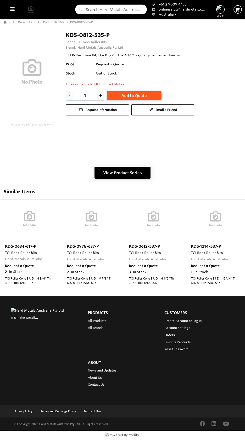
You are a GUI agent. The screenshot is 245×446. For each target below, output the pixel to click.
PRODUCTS (98, 312)
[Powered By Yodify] (122, 439)
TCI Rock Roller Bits (92, 42)
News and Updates (102, 370)
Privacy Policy (24, 411)
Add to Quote (134, 95)
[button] (178, 14)
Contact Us (96, 384)
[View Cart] (238, 9)
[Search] (79, 9)
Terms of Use (92, 411)
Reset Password (176, 349)
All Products (97, 321)
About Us (95, 377)
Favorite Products (177, 342)
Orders (169, 335)
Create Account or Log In (183, 321)
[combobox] (111, 9)
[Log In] (220, 9)
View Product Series (122, 172)
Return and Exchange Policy (58, 411)
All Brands (95, 328)
